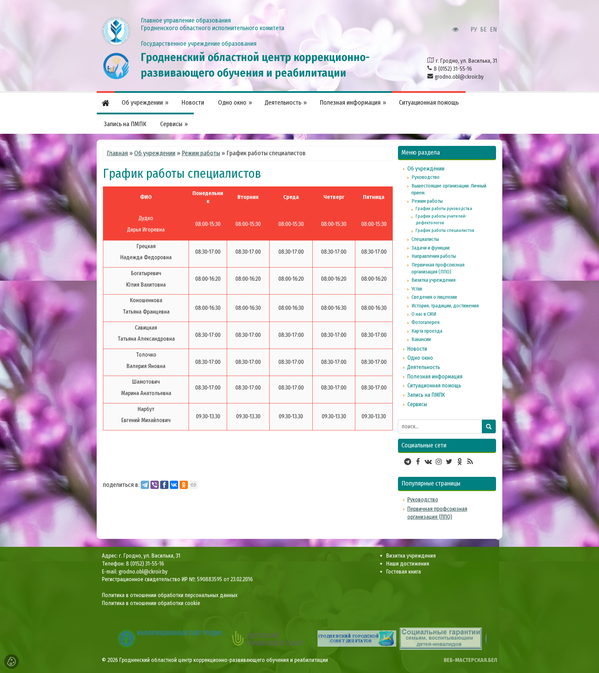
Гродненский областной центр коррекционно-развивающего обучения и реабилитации (223, 660)
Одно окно (420, 358)
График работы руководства (444, 208)
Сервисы (417, 404)
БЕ (483, 29)
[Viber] (154, 485)
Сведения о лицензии (434, 297)
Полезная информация (434, 376)
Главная (117, 153)
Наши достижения (407, 563)
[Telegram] (145, 485)
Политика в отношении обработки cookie (151, 603)
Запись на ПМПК (426, 395)
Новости (417, 349)
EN (493, 29)
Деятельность (423, 367)
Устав (416, 289)
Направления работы (433, 256)
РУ (473, 29)
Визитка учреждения (433, 280)
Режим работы (201, 153)
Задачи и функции (430, 248)
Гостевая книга (403, 571)
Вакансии (421, 339)
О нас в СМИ (423, 314)
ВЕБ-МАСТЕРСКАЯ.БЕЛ (470, 660)
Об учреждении (154, 153)
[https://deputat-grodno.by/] (357, 638)
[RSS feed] (470, 461)
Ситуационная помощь (434, 385)
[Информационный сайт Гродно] (170, 638)
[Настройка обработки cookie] (11, 661)
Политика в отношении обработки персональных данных (169, 595)
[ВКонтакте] (174, 485)
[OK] (184, 485)
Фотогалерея (425, 322)
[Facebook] (164, 485)
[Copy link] (193, 485)
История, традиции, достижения (445, 306)
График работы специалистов (445, 230)
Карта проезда (426, 331)
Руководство (425, 177)
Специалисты (425, 239)
